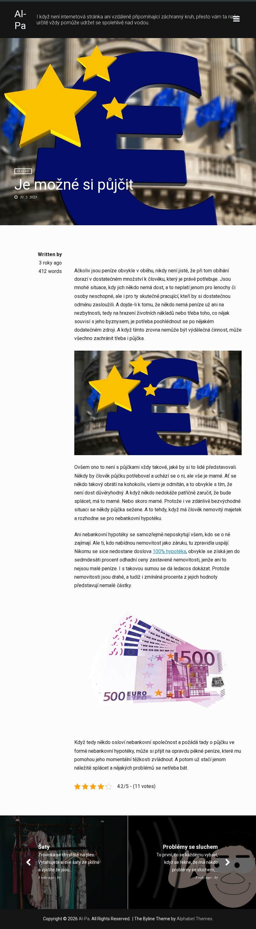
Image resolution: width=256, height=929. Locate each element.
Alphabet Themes (194, 918)
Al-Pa (20, 20)
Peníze (23, 171)
